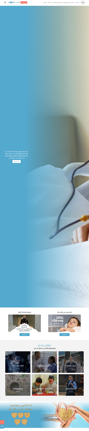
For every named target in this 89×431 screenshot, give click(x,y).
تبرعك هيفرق (16, 161)
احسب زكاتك (2, 426)
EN (8, 2)
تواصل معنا (45, 2)
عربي (11, 2)
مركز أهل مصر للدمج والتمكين (57, 2)
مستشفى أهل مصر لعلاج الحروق (68, 2)
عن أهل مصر (77, 2)
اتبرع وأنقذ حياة (23, 2)
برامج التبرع (49, 2)
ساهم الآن (64, 334)
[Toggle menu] (5, 2)
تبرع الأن (2, 422)
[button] (10, 2)
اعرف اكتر (71, 368)
